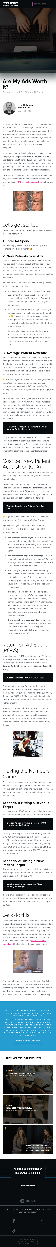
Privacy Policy (33, 1243)
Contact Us (10, 1209)
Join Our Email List (28, 1212)
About (20, 1209)
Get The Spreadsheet (28, 1041)
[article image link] (28, 1079)
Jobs (48, 1209)
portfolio (29, 1209)
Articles (40, 1209)
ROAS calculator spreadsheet (29, 181)
